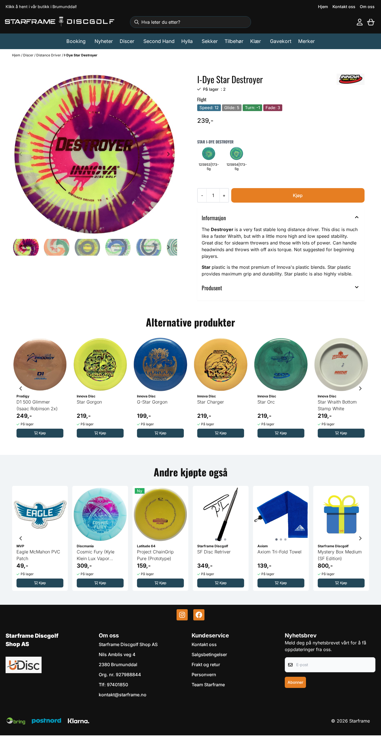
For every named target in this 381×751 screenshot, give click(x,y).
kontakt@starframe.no (122, 694)
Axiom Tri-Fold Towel (279, 552)
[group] (40, 388)
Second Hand (159, 41)
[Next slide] (168, 154)
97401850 (117, 684)
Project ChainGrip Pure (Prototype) (155, 555)
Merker (306, 41)
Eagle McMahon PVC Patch (38, 555)
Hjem (323, 6)
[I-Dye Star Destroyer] (94, 154)
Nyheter (104, 41)
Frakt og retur (206, 664)
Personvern (204, 674)
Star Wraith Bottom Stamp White (337, 405)
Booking (76, 41)
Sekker (210, 41)
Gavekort (280, 41)
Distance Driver (49, 55)
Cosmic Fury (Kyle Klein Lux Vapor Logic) (95, 555)
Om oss (367, 6)
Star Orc (266, 402)
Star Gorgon (89, 402)
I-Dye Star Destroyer (80, 55)
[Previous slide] (20, 154)
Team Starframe (208, 684)
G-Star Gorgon (152, 402)
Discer (28, 55)
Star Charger (210, 402)
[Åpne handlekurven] (371, 22)
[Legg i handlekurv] (298, 195)
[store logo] (60, 21)
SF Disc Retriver (214, 552)
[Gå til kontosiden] (360, 22)
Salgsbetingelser (209, 654)
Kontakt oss (343, 6)
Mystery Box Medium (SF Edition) (340, 555)
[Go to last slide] (20, 247)
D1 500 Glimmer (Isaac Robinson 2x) (37, 405)
